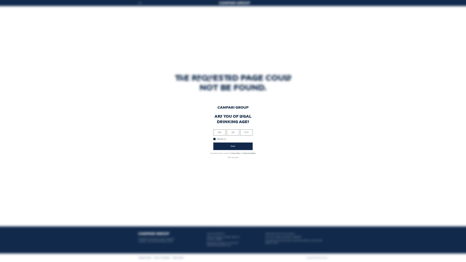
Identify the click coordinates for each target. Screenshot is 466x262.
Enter (233, 146)
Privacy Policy (235, 153)
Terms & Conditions (249, 153)
